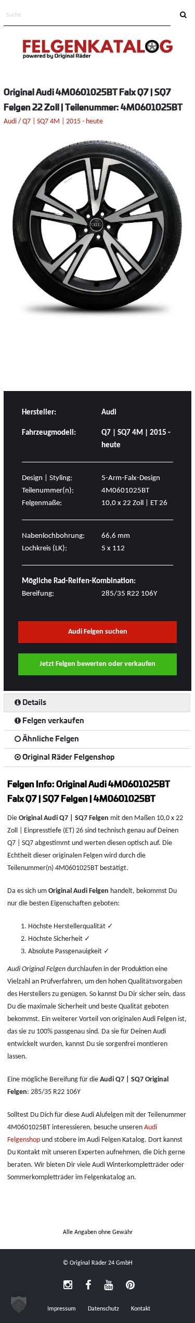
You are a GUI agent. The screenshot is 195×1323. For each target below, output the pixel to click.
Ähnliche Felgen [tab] (50, 739)
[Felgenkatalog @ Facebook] (88, 1286)
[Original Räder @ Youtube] (108, 1286)
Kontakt (140, 1309)
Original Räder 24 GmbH (101, 1263)
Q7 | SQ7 (35, 121)
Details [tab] (33, 703)
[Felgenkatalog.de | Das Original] (98, 50)
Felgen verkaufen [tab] (52, 721)
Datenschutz (103, 1309)
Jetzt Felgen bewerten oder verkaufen (97, 664)
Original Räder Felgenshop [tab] (67, 757)
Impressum (61, 1309)
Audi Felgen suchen (97, 632)
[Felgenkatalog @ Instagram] (67, 1286)
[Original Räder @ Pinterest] (130, 1286)
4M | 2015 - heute (76, 121)
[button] (18, 1304)
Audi (10, 121)
